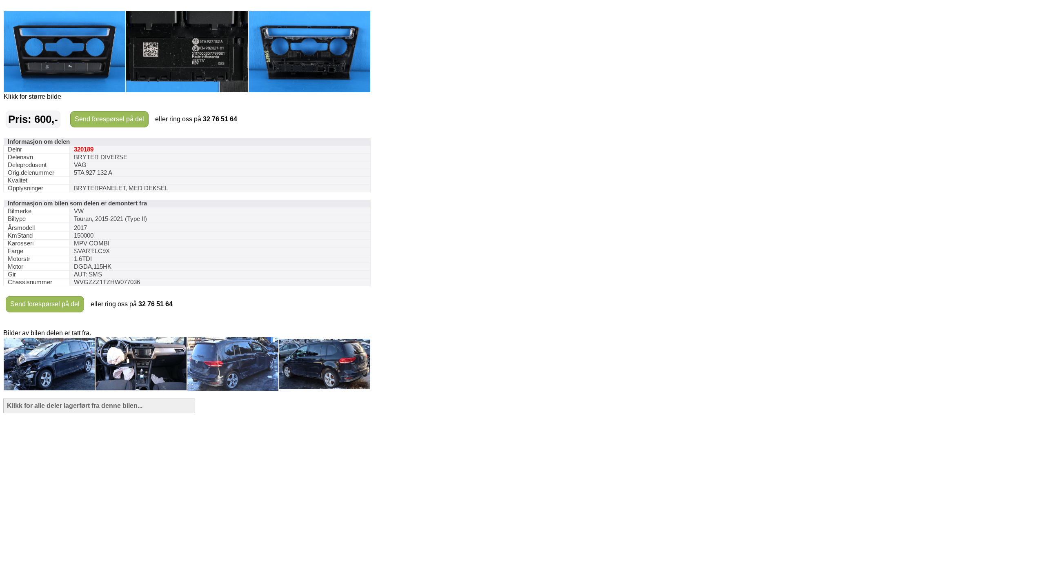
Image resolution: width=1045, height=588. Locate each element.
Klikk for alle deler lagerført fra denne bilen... (74, 405)
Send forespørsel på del (109, 119)
